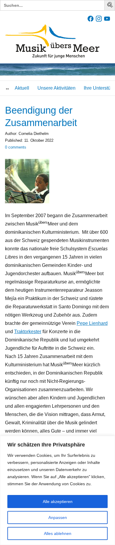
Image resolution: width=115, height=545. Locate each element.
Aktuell (22, 88)
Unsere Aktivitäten (56, 88)
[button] (111, 5)
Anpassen (57, 517)
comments (15, 147)
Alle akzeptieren (58, 501)
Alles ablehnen (57, 533)
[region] (57, 490)
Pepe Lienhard (92, 323)
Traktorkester (27, 331)
